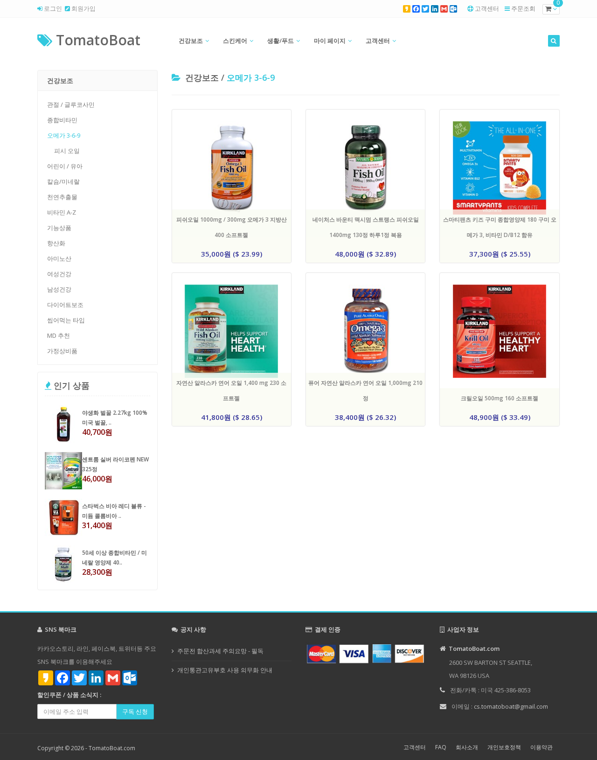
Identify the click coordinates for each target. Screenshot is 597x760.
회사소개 (467, 747)
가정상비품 (62, 351)
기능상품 (59, 227)
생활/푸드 (280, 40)
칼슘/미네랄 (63, 181)
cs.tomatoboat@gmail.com (511, 706)
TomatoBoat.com (112, 748)
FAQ (440, 747)
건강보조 (191, 40)
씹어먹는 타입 (66, 320)
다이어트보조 (65, 304)
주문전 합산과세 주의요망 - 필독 (220, 651)
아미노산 (59, 258)
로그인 (52, 8)
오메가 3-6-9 (63, 135)
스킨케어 (235, 40)
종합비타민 (62, 120)
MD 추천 (58, 335)
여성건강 (59, 274)
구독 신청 (135, 711)
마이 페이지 (330, 40)
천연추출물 (62, 197)
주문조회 (523, 8)
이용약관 (541, 747)
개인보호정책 (504, 747)
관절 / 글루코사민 (71, 104)
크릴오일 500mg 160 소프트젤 (499, 398)
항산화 (56, 243)
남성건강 (59, 289)
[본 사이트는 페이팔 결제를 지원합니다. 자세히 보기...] (365, 653)
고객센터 (487, 8)
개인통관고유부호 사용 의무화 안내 (224, 670)
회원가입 (83, 8)
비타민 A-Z (61, 212)
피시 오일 (67, 150)
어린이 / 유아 (65, 166)
